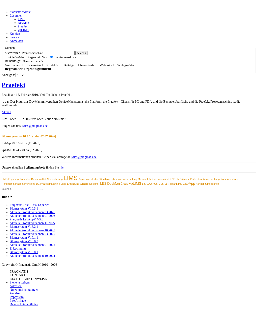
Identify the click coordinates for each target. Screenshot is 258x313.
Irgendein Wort (39, 57)
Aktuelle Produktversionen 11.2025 (32, 223)
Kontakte (52, 65)
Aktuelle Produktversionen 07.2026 (32, 215)
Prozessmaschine (50, 183)
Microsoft (143, 179)
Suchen (81, 53)
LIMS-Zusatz (182, 179)
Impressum (17, 297)
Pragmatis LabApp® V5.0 (26, 219)
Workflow (105, 179)
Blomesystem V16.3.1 (24, 208)
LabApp (189, 183)
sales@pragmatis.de (35, 126)
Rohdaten (25, 179)
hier (62, 167)
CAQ (149, 183)
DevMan (113, 183)
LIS (144, 183)
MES (161, 183)
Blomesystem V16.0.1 (24, 252)
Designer (94, 183)
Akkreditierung (55, 179)
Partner (153, 179)
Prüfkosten (196, 179)
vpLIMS (135, 183)
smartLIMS (176, 183)
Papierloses (85, 179)
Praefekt (13, 85)
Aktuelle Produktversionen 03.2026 (32, 212)
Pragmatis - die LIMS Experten (29, 205)
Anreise (15, 293)
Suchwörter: (12, 53)
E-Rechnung (18, 248)
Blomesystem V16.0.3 (24, 241)
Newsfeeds (87, 65)
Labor (95, 179)
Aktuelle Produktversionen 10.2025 (32, 230)
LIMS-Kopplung (10, 179)
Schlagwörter (125, 65)
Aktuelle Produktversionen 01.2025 (32, 245)
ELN (166, 183)
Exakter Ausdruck (64, 57)
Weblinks (106, 65)
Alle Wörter (17, 57)
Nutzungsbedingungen (24, 289)
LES (103, 183)
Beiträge (69, 65)
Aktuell (6, 112)
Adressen (16, 286)
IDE (37, 183)
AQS (155, 183)
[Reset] (41, 189)
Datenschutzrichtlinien (24, 304)
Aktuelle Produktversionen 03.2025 (32, 234)
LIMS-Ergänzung (70, 183)
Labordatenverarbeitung (123, 179)
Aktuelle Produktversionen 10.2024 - (33, 255)
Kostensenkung (211, 179)
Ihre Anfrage (18, 300)
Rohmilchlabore (229, 179)
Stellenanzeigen (20, 282)
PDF (172, 179)
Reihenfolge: (13, 61)
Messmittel (163, 179)
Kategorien (34, 65)
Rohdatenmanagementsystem (18, 183)
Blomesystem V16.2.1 (24, 226)
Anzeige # (8, 75)
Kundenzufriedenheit (207, 183)
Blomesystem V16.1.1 (24, 237)
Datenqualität (38, 179)
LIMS (70, 178)
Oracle (84, 183)
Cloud (124, 183)
